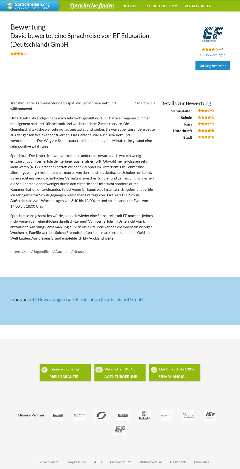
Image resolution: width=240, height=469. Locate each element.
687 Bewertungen (212, 55)
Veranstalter (197, 6)
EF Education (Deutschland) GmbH (108, 299)
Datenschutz (120, 462)
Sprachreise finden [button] (91, 5)
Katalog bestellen (213, 65)
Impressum (77, 462)
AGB (98, 462)
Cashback (178, 462)
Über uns (201, 462)
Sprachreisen (160, 6)
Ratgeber (130, 6)
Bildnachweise (150, 462)
